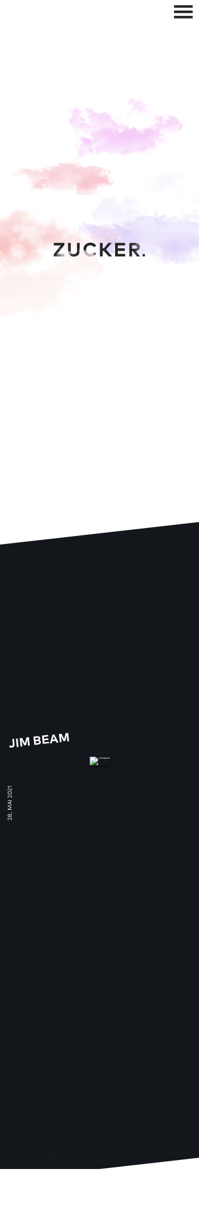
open (183, 12)
